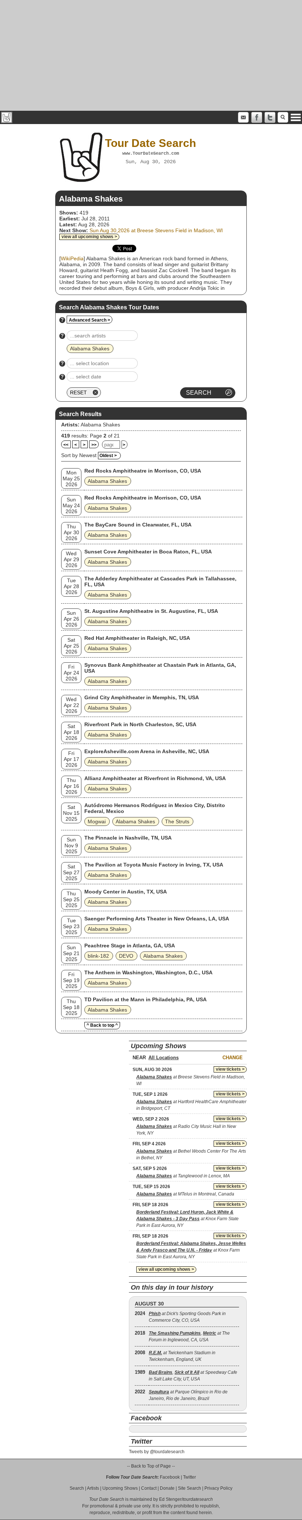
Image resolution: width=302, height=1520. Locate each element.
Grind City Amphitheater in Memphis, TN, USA (141, 697)
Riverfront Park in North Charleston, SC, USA (140, 724)
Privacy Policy (218, 1488)
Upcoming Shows (120, 1488)
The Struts (177, 821)
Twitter (189, 1477)
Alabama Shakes (100, 425)
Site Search (189, 1488)
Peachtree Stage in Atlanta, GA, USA (129, 945)
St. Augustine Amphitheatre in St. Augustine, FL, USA (151, 611)
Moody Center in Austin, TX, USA (125, 892)
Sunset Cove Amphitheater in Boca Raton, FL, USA (148, 552)
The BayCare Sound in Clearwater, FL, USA (138, 525)
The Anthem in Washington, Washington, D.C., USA (148, 972)
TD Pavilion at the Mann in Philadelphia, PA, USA (145, 999)
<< (66, 444)
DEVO (126, 956)
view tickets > (230, 1069)
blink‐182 (98, 956)
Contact (149, 1488)
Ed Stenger (170, 1499)
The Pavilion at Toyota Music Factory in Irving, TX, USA (153, 865)
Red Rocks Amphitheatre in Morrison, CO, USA (142, 471)
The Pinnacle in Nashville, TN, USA (128, 838)
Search (77, 1488)
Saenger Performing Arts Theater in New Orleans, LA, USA (156, 919)
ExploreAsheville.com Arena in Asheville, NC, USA (146, 751)
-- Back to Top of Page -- (151, 1466)
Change (232, 1057)
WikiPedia (72, 258)
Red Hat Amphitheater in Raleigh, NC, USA (137, 638)
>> (93, 444)
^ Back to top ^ (102, 1025)
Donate (167, 1488)
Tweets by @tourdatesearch (157, 1451)
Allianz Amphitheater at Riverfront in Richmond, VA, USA (155, 778)
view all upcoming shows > (89, 236)
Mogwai (97, 821)
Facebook (170, 1477)
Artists (93, 1488)
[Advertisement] (151, 55)
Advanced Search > (89, 320)
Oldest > (108, 455)
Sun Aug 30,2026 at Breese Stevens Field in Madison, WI (156, 230)
